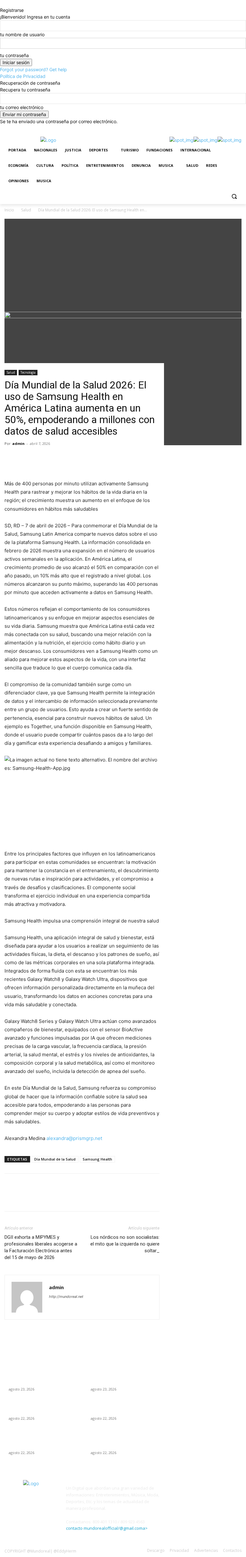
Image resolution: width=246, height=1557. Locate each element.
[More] (70, 461)
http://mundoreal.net (66, 1296)
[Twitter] (211, 129)
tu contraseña (14, 55)
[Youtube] (238, 129)
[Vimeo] (220, 129)
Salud (10, 372)
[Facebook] (184, 129)
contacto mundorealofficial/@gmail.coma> (107, 1528)
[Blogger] (174, 1492)
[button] (234, 196)
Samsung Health (97, 1159)
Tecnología (28, 372)
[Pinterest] (40, 461)
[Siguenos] (205, 1481)
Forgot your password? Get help (33, 69)
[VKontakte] (231, 1492)
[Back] (2, 3)
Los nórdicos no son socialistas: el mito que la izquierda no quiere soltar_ (125, 1244)
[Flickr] (203, 1492)
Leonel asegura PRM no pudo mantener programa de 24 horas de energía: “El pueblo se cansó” (40, 1376)
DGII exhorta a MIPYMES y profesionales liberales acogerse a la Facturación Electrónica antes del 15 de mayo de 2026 (40, 1247)
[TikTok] (202, 129)
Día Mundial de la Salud (55, 1159)
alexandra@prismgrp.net (74, 1138)
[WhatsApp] (229, 129)
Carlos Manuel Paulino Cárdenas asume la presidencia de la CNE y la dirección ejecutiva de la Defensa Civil (43, 1440)
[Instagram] (193, 129)
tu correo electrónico (21, 107)
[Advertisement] (123, 264)
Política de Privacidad (22, 76)
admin (18, 443)
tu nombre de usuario (22, 34)
